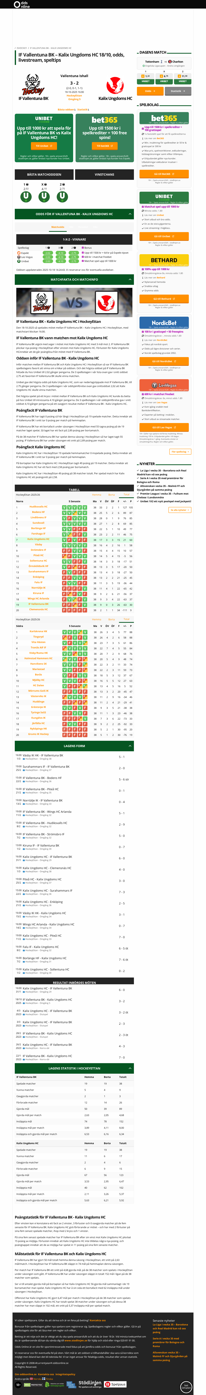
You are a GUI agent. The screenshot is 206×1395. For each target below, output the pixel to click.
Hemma (96, 494)
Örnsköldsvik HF (38, 566)
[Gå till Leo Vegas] (164, 385)
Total (126, 494)
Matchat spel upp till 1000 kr (100, 261)
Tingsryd (38, 636)
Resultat (83, 227)
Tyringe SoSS (38, 712)
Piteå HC (38, 555)
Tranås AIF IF (38, 647)
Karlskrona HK (38, 631)
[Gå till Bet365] (164, 118)
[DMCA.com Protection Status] (33, 1385)
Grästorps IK (38, 707)
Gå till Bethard (162, 298)
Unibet (25, 261)
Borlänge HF (38, 528)
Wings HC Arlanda (38, 598)
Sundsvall (38, 522)
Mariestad (38, 669)
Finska (49, 1379)
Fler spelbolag (179, 451)
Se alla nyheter (178, 510)
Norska (37, 1379)
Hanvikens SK (38, 663)
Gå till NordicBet (162, 361)
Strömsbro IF (38, 549)
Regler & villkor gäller (179, 123)
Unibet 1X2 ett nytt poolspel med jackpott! (165, 501)
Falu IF (39, 582)
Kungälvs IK (38, 717)
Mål (71, 227)
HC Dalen (38, 685)
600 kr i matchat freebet (98, 257)
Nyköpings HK (38, 728)
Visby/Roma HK (38, 653)
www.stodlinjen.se (76, 1340)
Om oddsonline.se (25, 1374)
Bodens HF (38, 512)
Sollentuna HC (38, 560)
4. (44, 189)
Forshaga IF (38, 533)
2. (26, 189)
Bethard (161, 277)
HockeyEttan (74, 97)
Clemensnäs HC (38, 609)
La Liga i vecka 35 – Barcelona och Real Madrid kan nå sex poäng (170, 1328)
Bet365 (160, 138)
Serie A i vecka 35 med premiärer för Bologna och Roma (168, 1342)
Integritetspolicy (65, 1374)
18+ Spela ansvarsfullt (159, 123)
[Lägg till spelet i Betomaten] (27, 184)
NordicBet (162, 340)
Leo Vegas (27, 257)
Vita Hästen (39, 642)
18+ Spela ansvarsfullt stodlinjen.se (164, 180)
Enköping (38, 577)
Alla (95, 227)
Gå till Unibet (162, 236)
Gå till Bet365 (162, 174)
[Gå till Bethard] (164, 260)
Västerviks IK (38, 696)
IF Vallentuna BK (33, 98)
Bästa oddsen (66, 109)
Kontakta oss (98, 1320)
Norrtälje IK (39, 587)
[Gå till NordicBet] (164, 323)
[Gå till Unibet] (164, 198)
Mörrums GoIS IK (38, 690)
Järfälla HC (38, 723)
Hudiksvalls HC (39, 506)
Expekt (25, 253)
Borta (111, 494)
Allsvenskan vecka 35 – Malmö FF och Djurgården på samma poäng (170, 1356)
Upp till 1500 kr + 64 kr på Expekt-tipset (106, 252)
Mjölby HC (38, 680)
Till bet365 (103, 146)
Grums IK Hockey (38, 734)
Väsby (38, 544)
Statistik (82, 109)
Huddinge (38, 701)
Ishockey (22, 48)
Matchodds (57, 227)
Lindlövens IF (38, 517)
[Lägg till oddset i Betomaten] (143, 76)
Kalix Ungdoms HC (115, 98)
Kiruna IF (38, 593)
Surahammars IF (39, 571)
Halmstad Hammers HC (38, 658)
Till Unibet (42, 146)
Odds (148, 91)
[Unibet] (26, 197)
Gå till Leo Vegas (162, 427)
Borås (38, 674)
